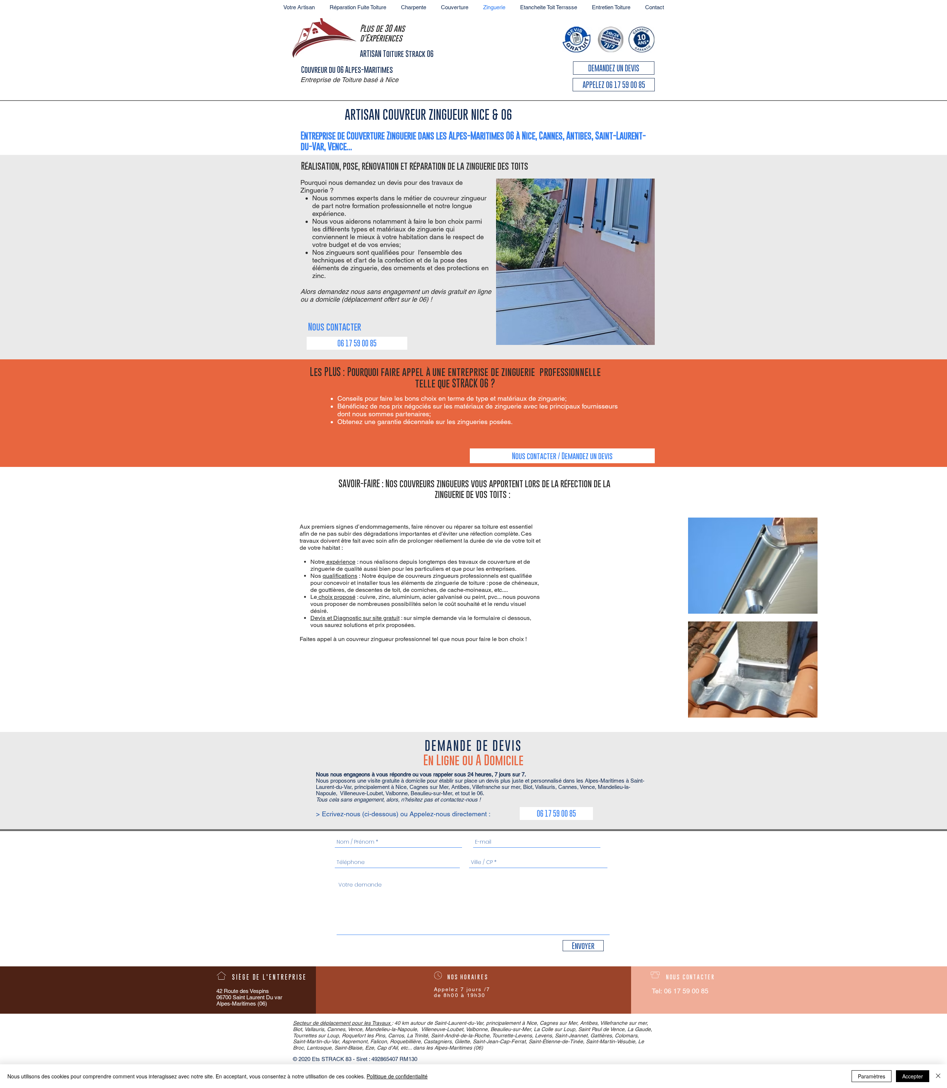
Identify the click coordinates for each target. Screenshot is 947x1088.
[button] (380, 326)
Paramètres (871, 1076)
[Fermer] (938, 1076)
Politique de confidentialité (397, 1076)
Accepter (912, 1076)
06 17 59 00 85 (686, 991)
